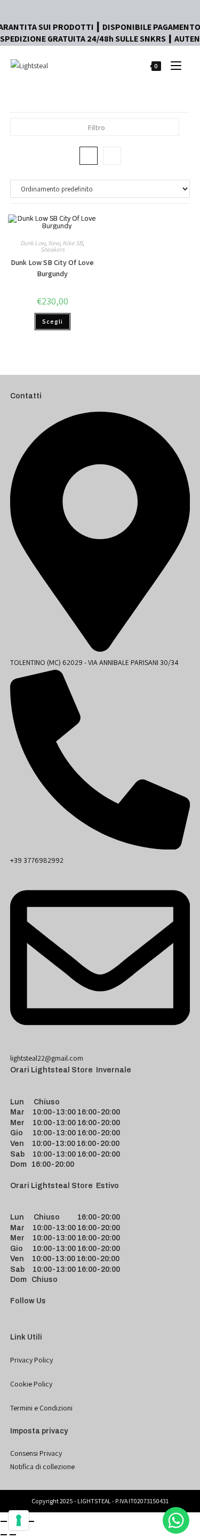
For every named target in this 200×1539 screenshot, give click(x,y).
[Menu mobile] (172, 65)
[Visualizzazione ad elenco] (112, 156)
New (54, 243)
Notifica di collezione (42, 1466)
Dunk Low (32, 243)
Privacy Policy (31, 1360)
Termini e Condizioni (41, 1408)
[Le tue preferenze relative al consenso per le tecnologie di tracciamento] (19, 1520)
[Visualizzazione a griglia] (88, 156)
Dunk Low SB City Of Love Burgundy (52, 268)
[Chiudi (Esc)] (31, 1521)
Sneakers (53, 249)
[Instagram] (29, 1325)
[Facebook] (16, 1325)
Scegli (52, 321)
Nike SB (72, 243)
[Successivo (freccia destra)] (13, 1535)
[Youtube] (42, 1325)
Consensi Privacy (36, 1453)
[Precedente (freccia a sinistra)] (3, 1535)
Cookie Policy (31, 1384)
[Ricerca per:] (185, 65)
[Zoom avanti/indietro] (3, 1521)
